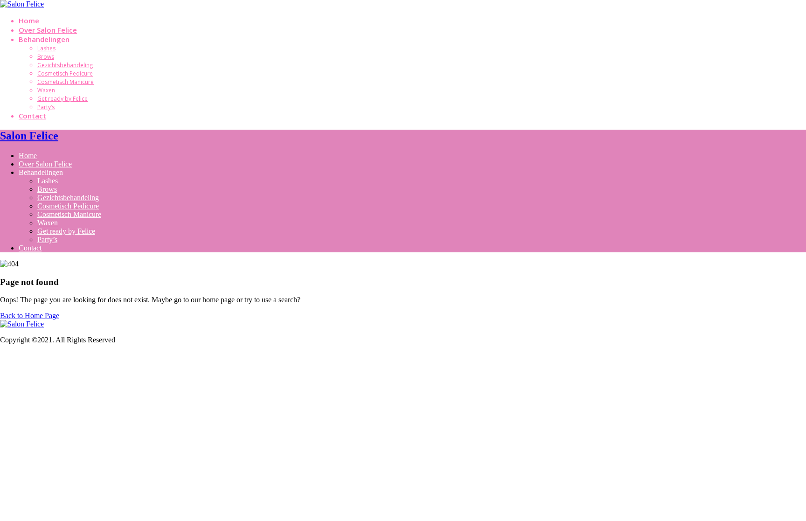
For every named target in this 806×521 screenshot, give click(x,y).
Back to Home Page (29, 316)
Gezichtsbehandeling (65, 65)
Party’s (46, 107)
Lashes (46, 48)
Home (29, 20)
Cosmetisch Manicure (65, 82)
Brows (45, 57)
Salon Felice (29, 136)
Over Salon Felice (48, 30)
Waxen (46, 90)
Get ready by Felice (62, 99)
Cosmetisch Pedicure (65, 73)
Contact (32, 115)
